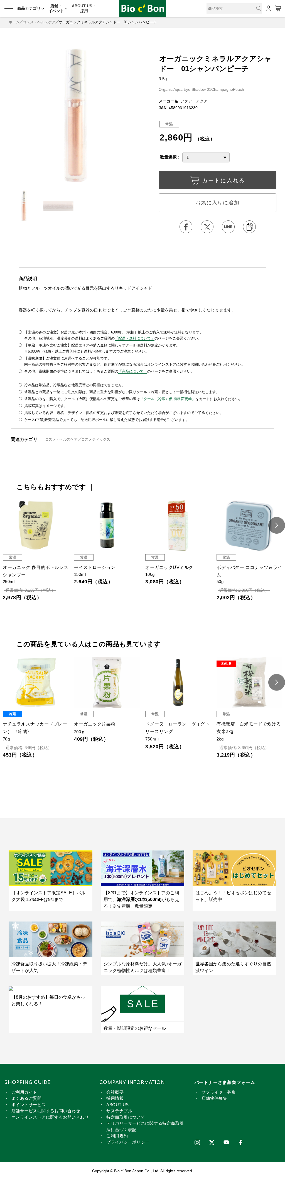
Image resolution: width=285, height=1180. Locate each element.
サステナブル (119, 1110)
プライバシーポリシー (127, 1142)
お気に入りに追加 (217, 202)
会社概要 (115, 1092)
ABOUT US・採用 (84, 8)
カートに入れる (223, 180)
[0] (278, 8)
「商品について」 (132, 371)
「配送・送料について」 (134, 338)
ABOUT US (117, 1104)
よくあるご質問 (26, 1098)
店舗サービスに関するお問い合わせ (45, 1110)
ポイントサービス (28, 1104)
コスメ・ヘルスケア (39, 22)
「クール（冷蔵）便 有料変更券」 (167, 399)
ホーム (14, 22)
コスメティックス (95, 439)
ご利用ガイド (24, 1092)
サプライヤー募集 (219, 1092)
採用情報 (115, 1098)
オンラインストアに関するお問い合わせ (50, 1117)
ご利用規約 (117, 1135)
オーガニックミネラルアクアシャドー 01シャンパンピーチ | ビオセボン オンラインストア (142, 8)
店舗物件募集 (214, 1098)
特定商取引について (125, 1117)
